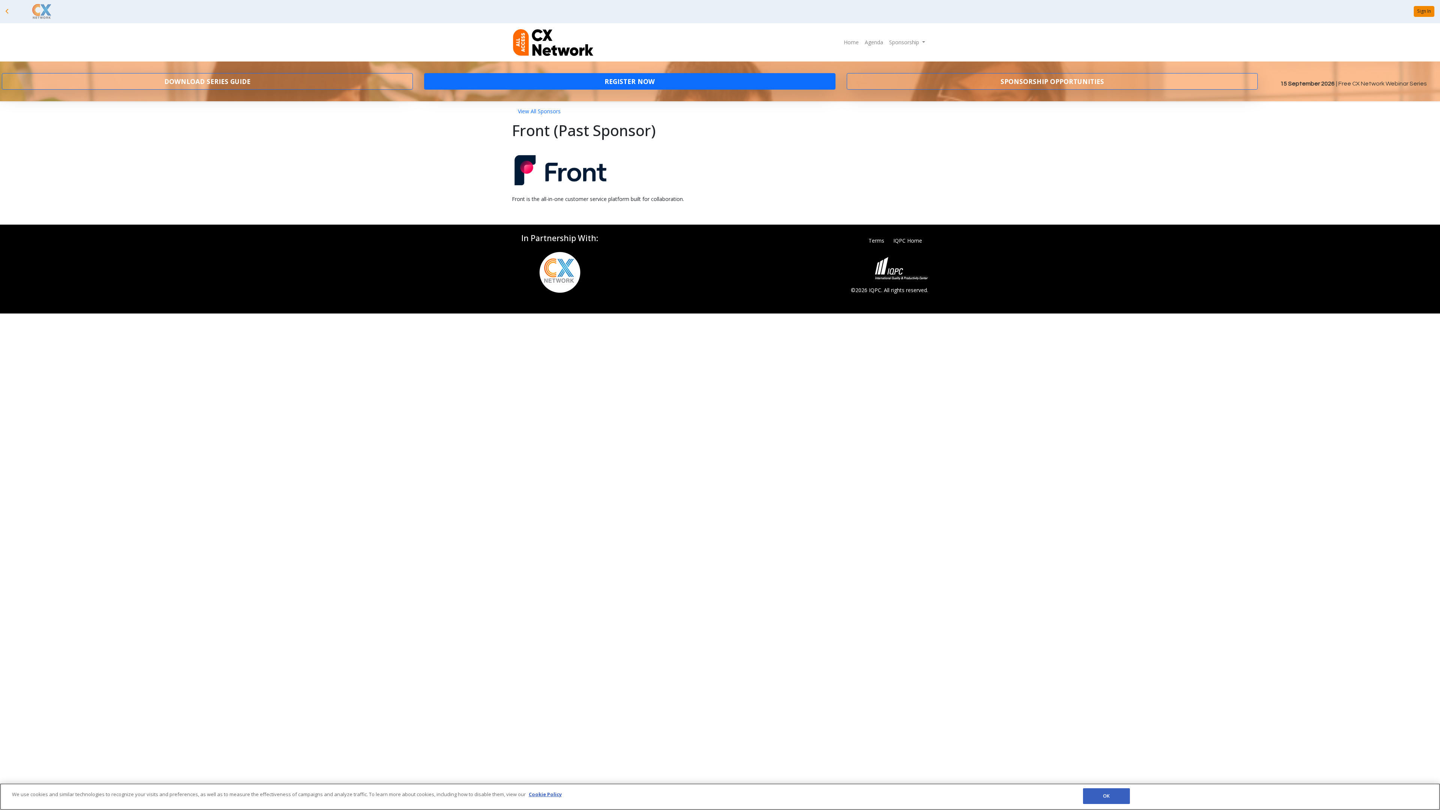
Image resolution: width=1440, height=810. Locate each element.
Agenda (874, 42)
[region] (720, 796)
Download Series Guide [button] (207, 81)
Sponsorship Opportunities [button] (1052, 81)
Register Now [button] (629, 81)
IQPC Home (907, 240)
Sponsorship (905, 42)
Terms (876, 240)
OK (1106, 795)
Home (851, 42)
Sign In (1424, 11)
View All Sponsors (539, 111)
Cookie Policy (545, 794)
